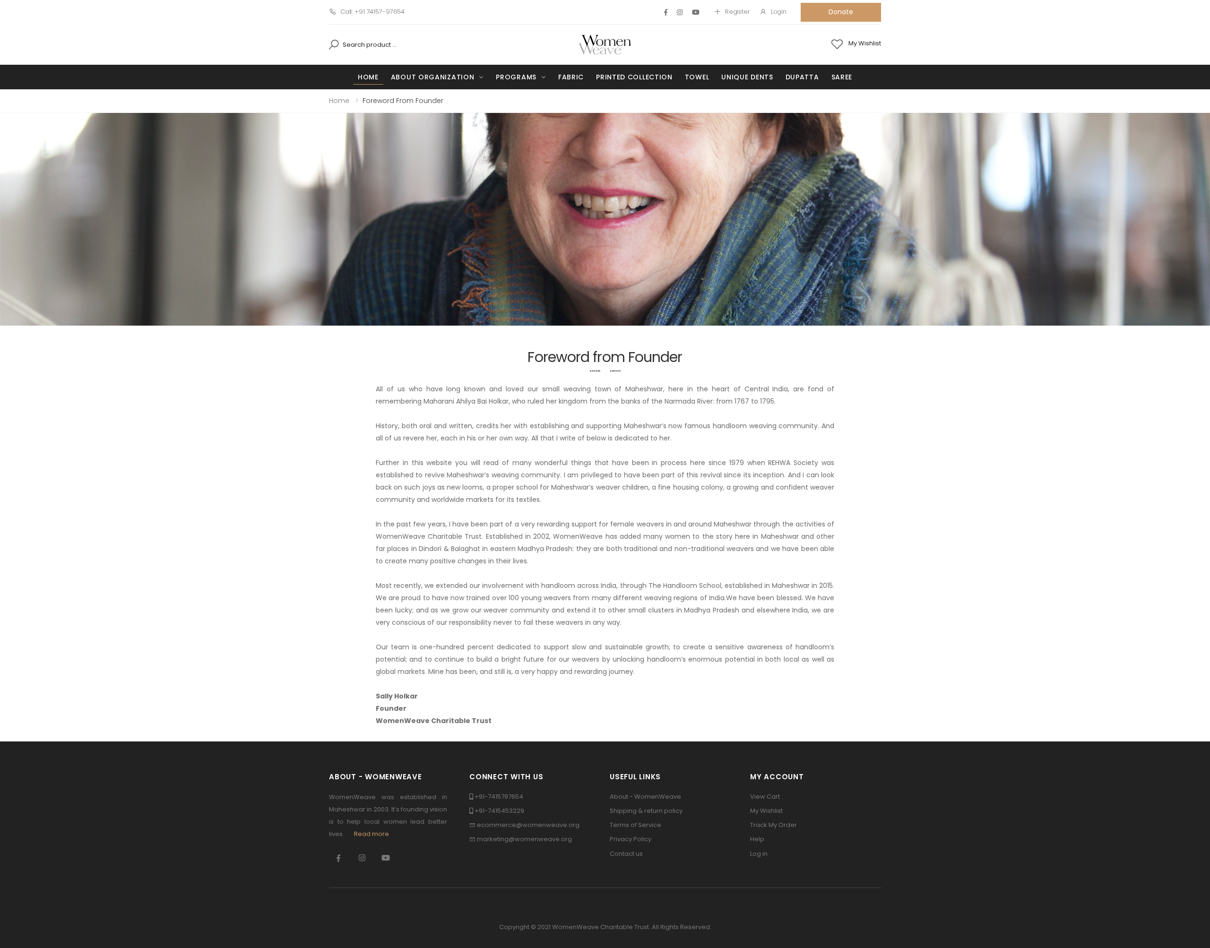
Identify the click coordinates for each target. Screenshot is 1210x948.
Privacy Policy (630, 839)
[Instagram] (680, 12)
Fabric (571, 77)
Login (778, 11)
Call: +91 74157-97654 (372, 11)
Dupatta (802, 77)
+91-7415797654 (499, 796)
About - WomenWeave (645, 796)
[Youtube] (696, 12)
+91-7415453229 (499, 810)
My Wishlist (766, 810)
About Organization (433, 77)
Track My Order (773, 824)
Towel (697, 77)
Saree (842, 77)
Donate (841, 12)
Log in (759, 853)
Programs (516, 77)
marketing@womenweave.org (524, 839)
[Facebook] (665, 12)
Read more (371, 833)
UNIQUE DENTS (747, 77)
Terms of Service (635, 824)
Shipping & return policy (646, 810)
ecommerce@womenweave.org (528, 824)
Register (737, 11)
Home (368, 77)
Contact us (626, 853)
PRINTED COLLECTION (634, 77)
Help (757, 839)
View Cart (765, 796)
